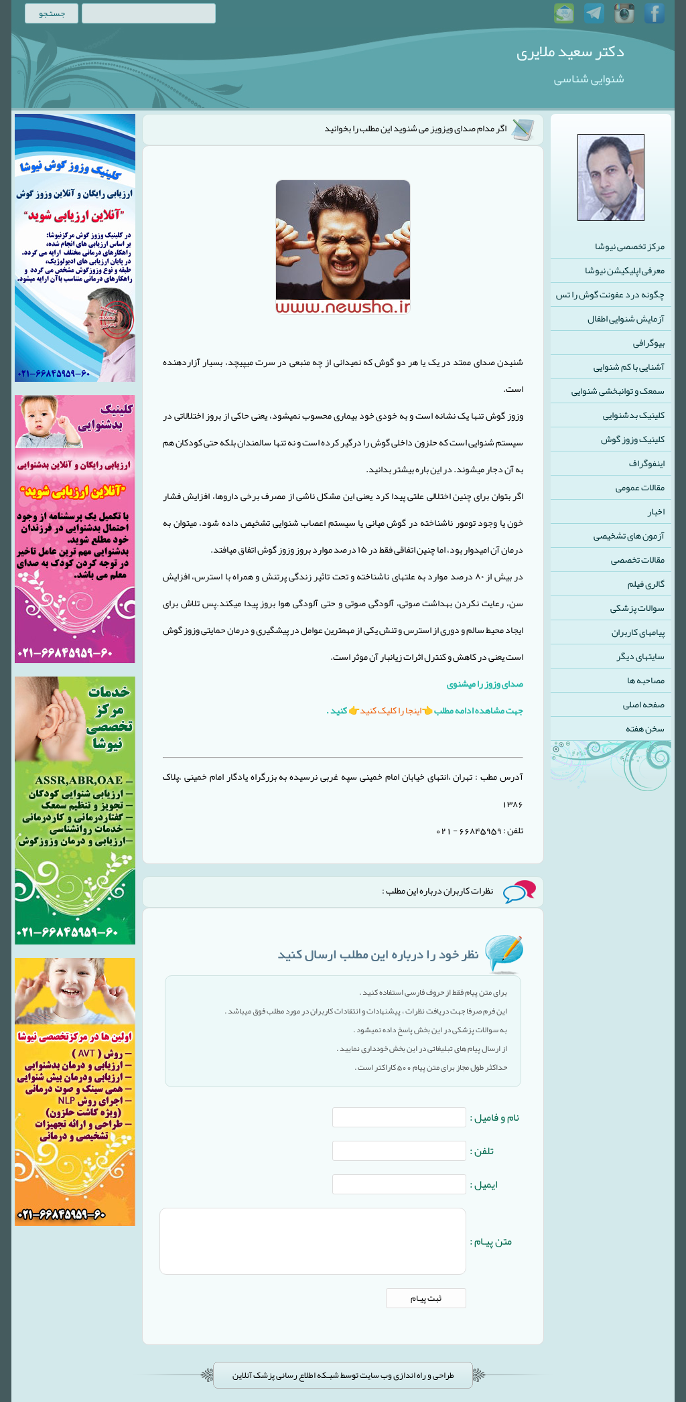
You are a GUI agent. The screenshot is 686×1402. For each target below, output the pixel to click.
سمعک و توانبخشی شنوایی (618, 390)
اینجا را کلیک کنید (390, 710)
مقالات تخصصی (638, 559)
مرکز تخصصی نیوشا (630, 245)
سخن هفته (645, 728)
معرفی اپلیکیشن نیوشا (625, 270)
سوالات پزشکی (637, 607)
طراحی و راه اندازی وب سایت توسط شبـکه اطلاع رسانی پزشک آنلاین (343, 1375)
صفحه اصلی (644, 704)
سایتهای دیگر (640, 655)
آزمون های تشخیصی (629, 535)
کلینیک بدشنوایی (634, 414)
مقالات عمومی (640, 487)
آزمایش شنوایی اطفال (626, 318)
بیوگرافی (649, 342)
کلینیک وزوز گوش (633, 438)
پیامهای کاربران (638, 631)
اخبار (656, 511)
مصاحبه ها (646, 680)
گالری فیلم (646, 583)
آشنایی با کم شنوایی (629, 366)
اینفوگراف (647, 462)
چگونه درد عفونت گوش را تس (610, 294)
